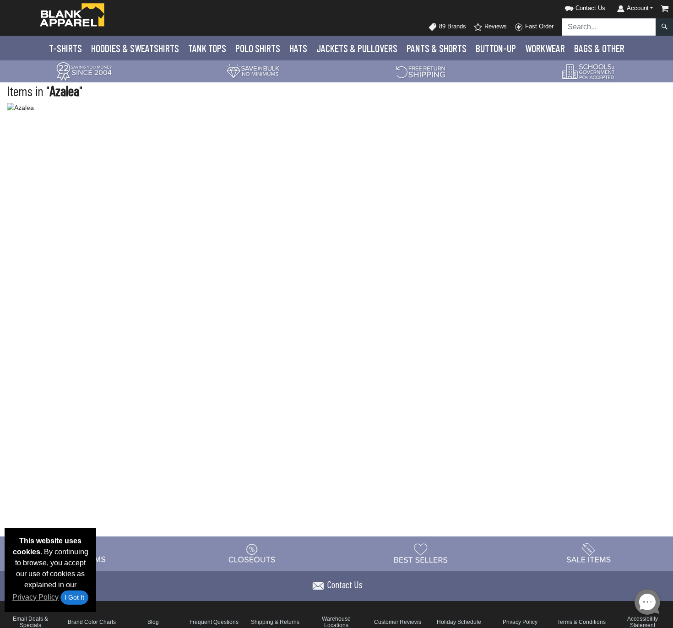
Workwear (545, 48)
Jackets (356, 48)
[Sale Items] (588, 553)
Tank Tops (207, 48)
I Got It (74, 597)
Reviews (495, 26)
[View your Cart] (664, 8)
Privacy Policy (35, 597)
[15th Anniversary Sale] (84, 71)
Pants (437, 48)
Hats (298, 48)
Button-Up (496, 48)
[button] (573, 6)
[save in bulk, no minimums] (252, 71)
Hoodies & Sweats (135, 48)
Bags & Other (599, 48)
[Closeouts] (252, 553)
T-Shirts (65, 48)
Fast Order (538, 26)
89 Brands (451, 26)
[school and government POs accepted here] (588, 71)
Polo (257, 48)
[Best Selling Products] (420, 553)
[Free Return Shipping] (420, 71)
